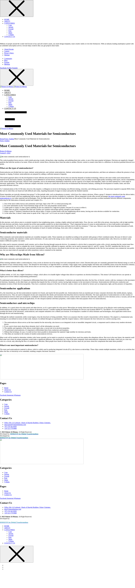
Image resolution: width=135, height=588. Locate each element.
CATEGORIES (9, 23)
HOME (6, 19)
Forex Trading (9, 139)
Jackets (10, 27)
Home (2, 139)
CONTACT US (9, 36)
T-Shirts (11, 35)
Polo (9, 31)
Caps (10, 25)
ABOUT (7, 21)
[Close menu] (16, 8)
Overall (10, 29)
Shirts (10, 33)
